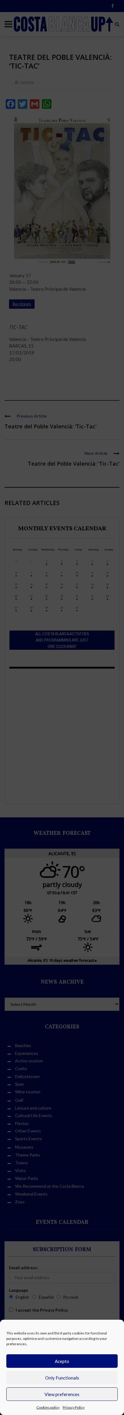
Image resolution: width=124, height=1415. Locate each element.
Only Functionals (62, 1377)
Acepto (62, 1361)
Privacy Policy (74, 1407)
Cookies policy (48, 1407)
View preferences (62, 1394)
